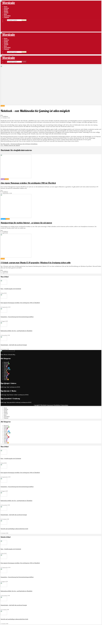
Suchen (24, 52)
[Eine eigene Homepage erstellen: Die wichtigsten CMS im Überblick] (16, 177)
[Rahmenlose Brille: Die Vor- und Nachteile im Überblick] (4, 326)
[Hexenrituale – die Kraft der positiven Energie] (4, 340)
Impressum (50, 405)
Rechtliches (57, 405)
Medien (6, 43)
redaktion (5, 116)
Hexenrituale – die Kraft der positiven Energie (14, 345)
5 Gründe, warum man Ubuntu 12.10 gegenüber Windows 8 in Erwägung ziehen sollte (36, 262)
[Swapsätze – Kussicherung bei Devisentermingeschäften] (4, 312)
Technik (6, 44)
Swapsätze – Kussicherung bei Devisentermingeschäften (17, 317)
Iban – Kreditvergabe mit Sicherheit (11, 288)
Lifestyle (6, 8)
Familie (6, 41)
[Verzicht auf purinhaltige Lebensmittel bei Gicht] (4, 524)
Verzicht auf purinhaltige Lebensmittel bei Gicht (14, 528)
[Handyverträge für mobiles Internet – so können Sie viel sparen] (16, 217)
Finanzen (6, 49)
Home (5, 6)
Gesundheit (7, 47)
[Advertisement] (51, 20)
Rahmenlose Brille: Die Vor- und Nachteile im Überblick (16, 331)
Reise (5, 46)
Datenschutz (64, 405)
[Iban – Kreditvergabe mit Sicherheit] (4, 284)
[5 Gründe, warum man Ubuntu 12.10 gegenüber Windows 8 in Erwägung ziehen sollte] (16, 257)
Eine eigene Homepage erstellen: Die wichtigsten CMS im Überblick (28, 183)
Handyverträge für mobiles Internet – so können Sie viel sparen (26, 222)
